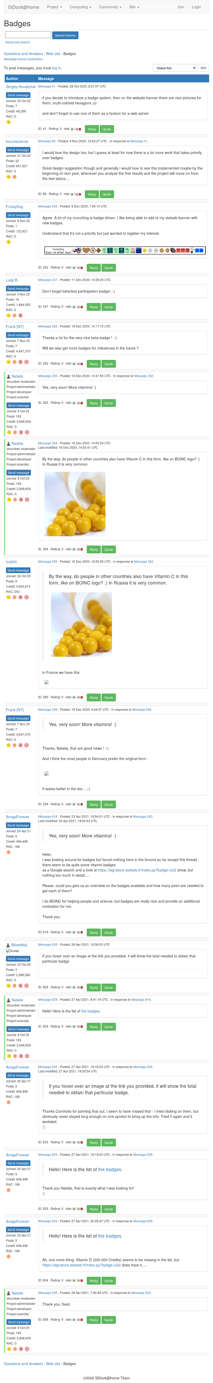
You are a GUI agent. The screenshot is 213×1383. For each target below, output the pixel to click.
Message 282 (47, 326)
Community (109, 6)
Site (133, 6)
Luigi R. (12, 280)
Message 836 (47, 1292)
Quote (107, 129)
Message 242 (47, 206)
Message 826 (47, 944)
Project (53, 6)
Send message (18, 95)
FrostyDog (14, 206)
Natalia (17, 376)
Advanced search (17, 42)
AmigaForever (17, 816)
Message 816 (47, 816)
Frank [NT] (15, 326)
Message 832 (47, 1066)
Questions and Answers (23, 53)
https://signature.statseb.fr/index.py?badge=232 (137, 869)
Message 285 (47, 561)
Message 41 (47, 86)
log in (56, 67)
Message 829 (47, 999)
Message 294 (47, 709)
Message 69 (47, 141)
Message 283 (47, 375)
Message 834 (47, 1221)
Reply (92, 129)
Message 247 (47, 279)
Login (196, 6)
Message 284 (47, 443)
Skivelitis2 (19, 944)
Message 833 (47, 1154)
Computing (79, 6)
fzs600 (11, 561)
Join (180, 6)
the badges (90, 1010)
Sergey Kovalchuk (21, 86)
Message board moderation (23, 59)
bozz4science (17, 141)
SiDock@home (23, 6)
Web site (53, 53)
